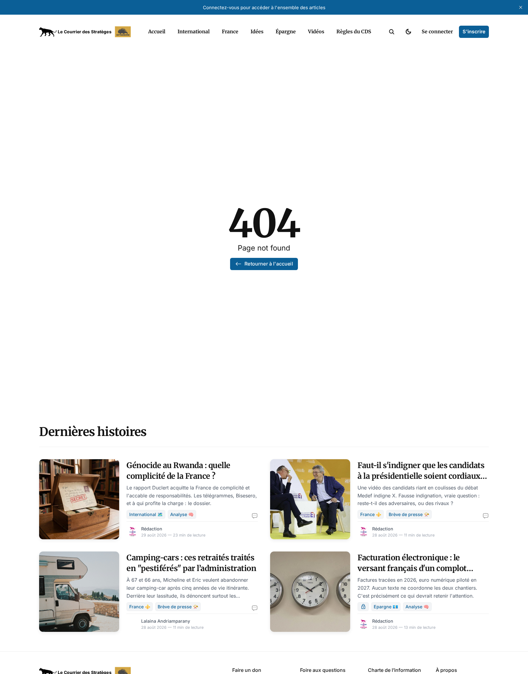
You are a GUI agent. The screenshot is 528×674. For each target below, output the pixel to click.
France (230, 31)
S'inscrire (474, 31)
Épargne (286, 31)
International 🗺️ (146, 514)
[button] (392, 31)
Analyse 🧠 (182, 514)
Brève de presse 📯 (409, 514)
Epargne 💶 (386, 606)
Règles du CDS (353, 31)
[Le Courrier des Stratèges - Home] (87, 32)
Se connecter (437, 31)
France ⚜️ (370, 514)
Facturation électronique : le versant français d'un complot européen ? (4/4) (412, 568)
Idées (257, 31)
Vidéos (316, 31)
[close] (521, 7)
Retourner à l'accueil (268, 264)
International (194, 31)
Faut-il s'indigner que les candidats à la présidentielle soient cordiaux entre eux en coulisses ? (421, 476)
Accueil (156, 31)
